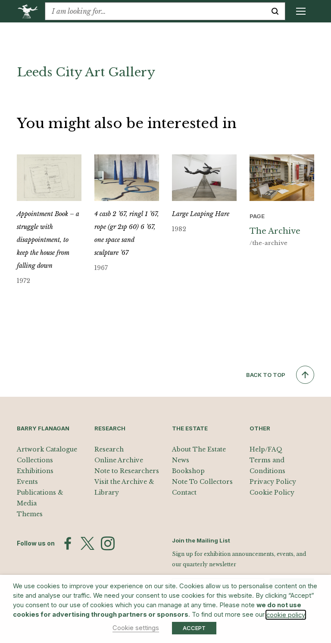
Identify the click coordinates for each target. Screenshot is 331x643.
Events (27, 482)
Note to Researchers (126, 471)
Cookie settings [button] (135, 628)
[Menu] (301, 11)
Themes (30, 514)
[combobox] (155, 11)
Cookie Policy (272, 492)
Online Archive (118, 460)
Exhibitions (35, 471)
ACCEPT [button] (194, 627)
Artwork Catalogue (47, 449)
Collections (35, 460)
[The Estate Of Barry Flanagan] (31, 11)
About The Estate (199, 449)
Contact (184, 492)
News (180, 460)
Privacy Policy (273, 482)
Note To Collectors (202, 482)
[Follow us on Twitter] (87, 543)
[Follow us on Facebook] (67, 543)
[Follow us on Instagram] (108, 543)
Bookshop (188, 471)
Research (109, 449)
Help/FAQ (266, 449)
